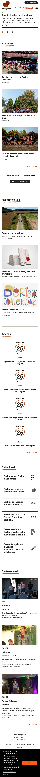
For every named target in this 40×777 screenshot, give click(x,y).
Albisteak (7, 43)
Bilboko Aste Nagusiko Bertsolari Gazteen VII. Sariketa (20, 419)
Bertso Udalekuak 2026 (13, 310)
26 (20, 432)
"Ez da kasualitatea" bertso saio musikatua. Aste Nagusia (20, 391)
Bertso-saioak (10, 571)
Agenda (6, 334)
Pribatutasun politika (24, 746)
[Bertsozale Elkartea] (6, 5)
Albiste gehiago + (32, 166)
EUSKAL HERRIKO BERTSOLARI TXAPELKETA (24, 8)
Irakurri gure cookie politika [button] (9, 773)
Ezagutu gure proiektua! (13, 233)
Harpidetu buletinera (20, 181)
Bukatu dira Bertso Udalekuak (17, 15)
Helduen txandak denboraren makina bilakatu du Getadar (19, 155)
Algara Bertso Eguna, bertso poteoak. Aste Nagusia (20, 363)
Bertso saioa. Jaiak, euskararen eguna (20, 446)
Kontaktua (30, 744)
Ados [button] (29, 763)
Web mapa (9, 744)
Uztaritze (6, 652)
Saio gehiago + (33, 724)
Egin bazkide (31, 3)
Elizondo (6, 605)
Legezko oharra (9, 746)
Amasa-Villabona (9, 701)
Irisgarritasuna (20, 744)
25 (20, 348)
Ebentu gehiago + (32, 452)
